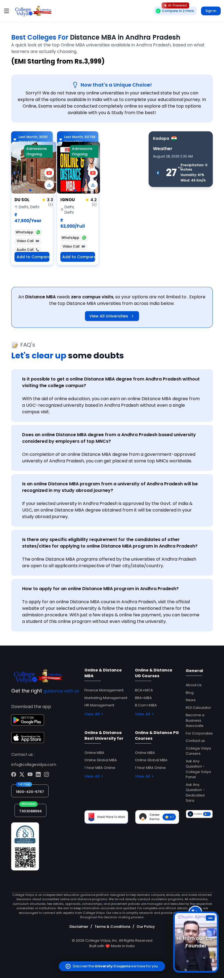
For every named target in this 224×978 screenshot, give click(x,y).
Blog (190, 692)
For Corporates (199, 733)
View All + (93, 714)
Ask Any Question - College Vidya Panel (198, 769)
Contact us (195, 740)
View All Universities (108, 316)
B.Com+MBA (146, 705)
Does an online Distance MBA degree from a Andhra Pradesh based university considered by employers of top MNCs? (109, 438)
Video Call (25, 241)
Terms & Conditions (112, 926)
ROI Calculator (198, 707)
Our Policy (146, 926)
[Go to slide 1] (30, 190)
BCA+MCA (144, 690)
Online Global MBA (100, 760)
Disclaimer (78, 926)
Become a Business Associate (195, 720)
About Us (194, 685)
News (191, 700)
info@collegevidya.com (33, 764)
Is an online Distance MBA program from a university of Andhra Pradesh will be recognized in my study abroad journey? (110, 487)
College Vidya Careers (198, 751)
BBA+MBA (143, 697)
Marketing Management (105, 697)
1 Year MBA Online (99, 767)
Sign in (210, 10)
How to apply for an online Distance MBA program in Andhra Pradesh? (100, 588)
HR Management (99, 705)
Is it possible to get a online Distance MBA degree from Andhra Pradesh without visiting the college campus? (111, 382)
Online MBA (94, 752)
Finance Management (103, 690)
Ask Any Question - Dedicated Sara (195, 792)
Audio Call (25, 249)
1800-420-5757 (30, 791)
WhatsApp (24, 232)
